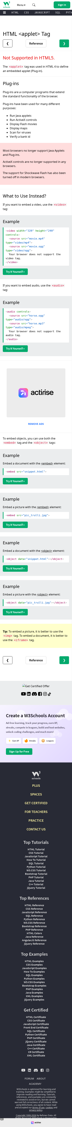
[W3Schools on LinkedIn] (29, 694)
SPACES (36, 794)
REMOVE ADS (36, 424)
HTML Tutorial (36, 849)
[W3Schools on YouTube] (23, 694)
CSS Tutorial (36, 853)
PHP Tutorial (36, 877)
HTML (15, 12)
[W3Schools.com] (36, 777)
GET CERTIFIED (36, 803)
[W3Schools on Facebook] (40, 694)
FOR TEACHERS (36, 811)
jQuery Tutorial (36, 887)
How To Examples (34, 971)
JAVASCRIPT (42, 12)
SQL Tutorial (36, 863)
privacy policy (35, 1110)
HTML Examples (34, 961)
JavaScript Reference (34, 912)
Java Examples (34, 992)
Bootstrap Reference (34, 926)
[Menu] (4, 13)
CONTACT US (36, 829)
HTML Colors (34, 933)
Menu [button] (20, 5)
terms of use (38, 1107)
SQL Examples (34, 975)
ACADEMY (35, 1083)
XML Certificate (36, 1055)
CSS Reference (34, 908)
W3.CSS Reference (34, 922)
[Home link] (6, 4)
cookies (49, 1107)
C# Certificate (36, 1052)
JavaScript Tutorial (36, 856)
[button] (34, 5)
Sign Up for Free (19, 751)
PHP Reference (34, 929)
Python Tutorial (36, 866)
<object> (46, 551)
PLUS (36, 785)
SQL (57, 12)
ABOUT (41, 1078)
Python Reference (34, 919)
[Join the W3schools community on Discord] (34, 694)
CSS (26, 12)
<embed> (47, 463)
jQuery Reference (34, 943)
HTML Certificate (36, 1017)
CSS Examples (34, 964)
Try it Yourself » (15, 272)
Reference (36, 43)
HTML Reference (34, 905)
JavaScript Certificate (36, 1024)
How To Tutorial (36, 859)
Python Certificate (36, 1034)
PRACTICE (36, 820)
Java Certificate (36, 1045)
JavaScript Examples (34, 968)
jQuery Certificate (36, 1041)
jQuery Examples (34, 999)
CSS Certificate (36, 1020)
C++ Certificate (36, 1048)
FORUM (29, 1078)
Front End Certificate (36, 1027)
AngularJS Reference (34, 940)
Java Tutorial (36, 880)
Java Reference (34, 936)
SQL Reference (34, 915)
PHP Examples (34, 989)
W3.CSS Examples (34, 982)
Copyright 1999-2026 (26, 1115)
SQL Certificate (36, 1031)
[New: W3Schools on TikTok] (49, 694)
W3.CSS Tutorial (36, 870)
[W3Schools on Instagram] (45, 694)
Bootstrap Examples (34, 985)
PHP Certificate (36, 1038)
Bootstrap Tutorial (36, 873)
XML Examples (34, 996)
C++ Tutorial (36, 884)
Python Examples (34, 978)
